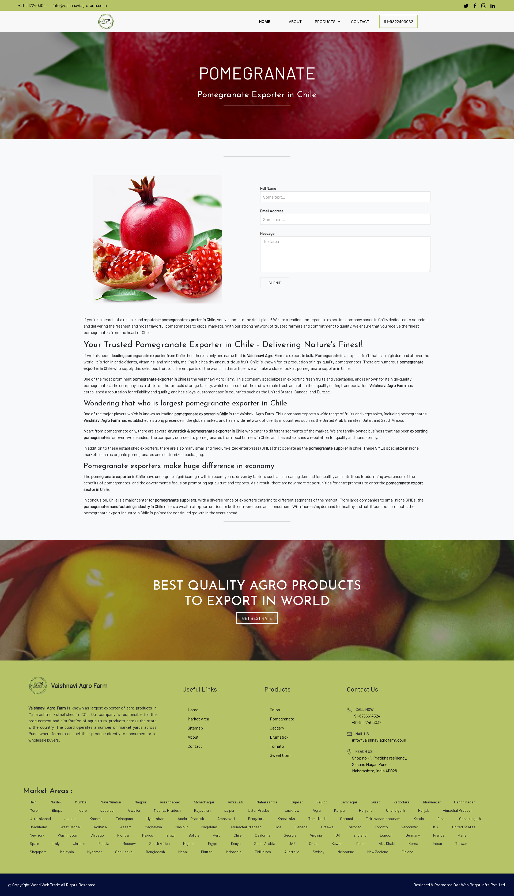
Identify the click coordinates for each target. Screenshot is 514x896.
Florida (123, 835)
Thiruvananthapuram (383, 818)
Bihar (441, 818)
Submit (275, 282)
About (295, 21)
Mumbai (81, 802)
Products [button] (325, 21)
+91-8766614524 (366, 715)
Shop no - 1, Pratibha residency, (379, 757)
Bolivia (194, 835)
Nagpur (140, 802)
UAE (292, 843)
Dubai (360, 843)
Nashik (56, 802)
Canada (301, 827)
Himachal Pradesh (457, 810)
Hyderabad (155, 818)
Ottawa (327, 827)
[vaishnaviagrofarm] (105, 21)
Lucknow (292, 810)
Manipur (181, 827)
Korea (413, 843)
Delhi (33, 802)
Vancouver (409, 827)
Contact (360, 21)
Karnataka (286, 818)
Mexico (147, 835)
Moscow (129, 843)
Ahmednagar (204, 802)
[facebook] (475, 6)
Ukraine (79, 843)
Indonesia (233, 851)
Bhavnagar (432, 802)
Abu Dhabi (387, 843)
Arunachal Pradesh (245, 827)
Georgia (290, 835)
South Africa (159, 843)
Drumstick (279, 736)
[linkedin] (492, 6)
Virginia (316, 835)
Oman (313, 843)
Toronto (381, 827)
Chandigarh (395, 810)
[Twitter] (466, 6)
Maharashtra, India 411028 (374, 770)
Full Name (268, 188)
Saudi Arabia (264, 843)
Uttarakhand (40, 818)
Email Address (272, 210)
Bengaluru (256, 818)
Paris (462, 835)
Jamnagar (349, 802)
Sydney (318, 851)
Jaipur (229, 810)
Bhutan (207, 851)
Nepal (183, 851)
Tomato (277, 746)
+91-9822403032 (33, 5)
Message (267, 233)
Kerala (419, 818)
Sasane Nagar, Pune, (370, 764)
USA (435, 827)
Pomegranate (282, 718)
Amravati (235, 802)
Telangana (124, 818)
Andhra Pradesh (191, 818)
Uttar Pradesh (259, 810)
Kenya (236, 843)
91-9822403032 (398, 21)
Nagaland (209, 827)
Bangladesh (155, 851)
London (386, 835)
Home (264, 21)
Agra (317, 810)
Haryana (366, 810)
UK (337, 835)
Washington (67, 835)
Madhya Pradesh (167, 810)
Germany (413, 835)
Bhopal (57, 810)
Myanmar (94, 851)
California (262, 835)
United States (463, 827)
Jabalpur (107, 810)
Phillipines (263, 851)
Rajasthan (202, 810)
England (359, 835)
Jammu (70, 818)
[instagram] (483, 6)
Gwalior (134, 810)
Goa (278, 827)
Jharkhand (38, 827)
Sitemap (195, 727)
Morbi (34, 810)
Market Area (198, 718)
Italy (55, 843)
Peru (216, 835)
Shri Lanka (124, 851)
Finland (407, 851)
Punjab (423, 810)
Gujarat (297, 802)
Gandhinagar (464, 802)
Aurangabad (170, 802)
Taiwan (461, 843)
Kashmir (96, 818)
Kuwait (337, 843)
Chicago (97, 835)
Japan (437, 843)
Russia (104, 843)
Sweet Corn (280, 755)
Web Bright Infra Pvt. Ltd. (483, 884)
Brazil (171, 835)
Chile (237, 835)
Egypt (213, 843)
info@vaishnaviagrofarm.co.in (80, 5)
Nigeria (189, 843)
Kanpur (340, 810)
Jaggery (277, 727)
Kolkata (100, 827)
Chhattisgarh (470, 818)
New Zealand (377, 851)
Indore (82, 810)
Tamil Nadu (317, 818)
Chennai (346, 818)
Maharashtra (266, 802)
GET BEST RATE (257, 618)
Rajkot (321, 802)
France (438, 835)
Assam (125, 827)
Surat (375, 802)
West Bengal (71, 827)
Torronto (354, 827)
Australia (291, 851)
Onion (275, 709)
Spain (34, 843)
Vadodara (402, 802)
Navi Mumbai (111, 802)
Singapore (38, 851)
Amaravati (226, 818)
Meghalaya (153, 827)
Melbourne (346, 851)
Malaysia (67, 851)
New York (37, 835)
